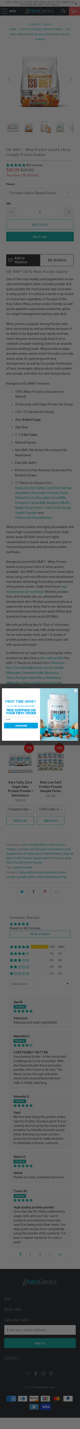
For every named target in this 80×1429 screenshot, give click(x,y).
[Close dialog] (75, 690)
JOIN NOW (21, 725)
